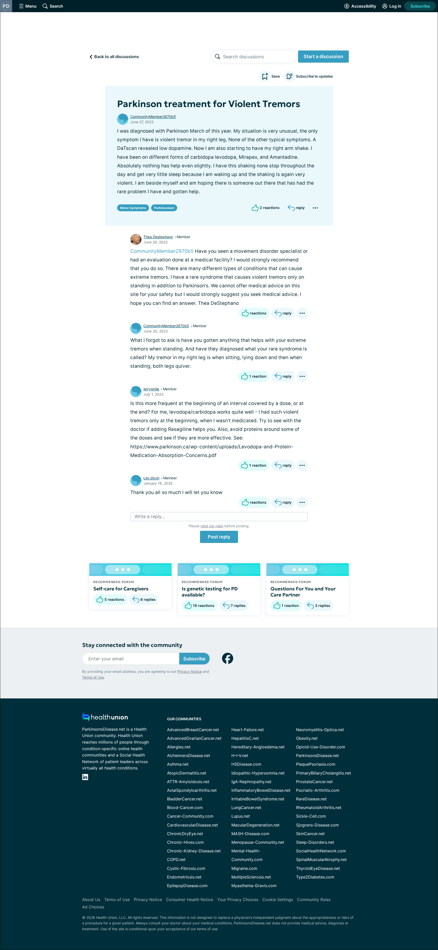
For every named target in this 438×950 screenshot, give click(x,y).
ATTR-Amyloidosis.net (188, 781)
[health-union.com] (105, 718)
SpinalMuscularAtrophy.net (321, 859)
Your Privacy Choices (237, 899)
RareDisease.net (311, 798)
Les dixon (151, 478)
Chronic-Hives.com (185, 842)
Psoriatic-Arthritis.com (317, 790)
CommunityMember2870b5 (153, 116)
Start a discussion (323, 56)
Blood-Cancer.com (185, 807)
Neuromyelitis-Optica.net (320, 729)
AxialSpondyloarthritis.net (192, 790)
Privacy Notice (189, 671)
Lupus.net (240, 816)
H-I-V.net (239, 755)
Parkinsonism (164, 208)
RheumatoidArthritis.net (318, 807)
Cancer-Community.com (190, 816)
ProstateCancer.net (314, 781)
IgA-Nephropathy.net (251, 781)
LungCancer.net (246, 807)
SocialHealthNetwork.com (321, 850)
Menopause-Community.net (257, 842)
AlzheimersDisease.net (188, 755)
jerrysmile (151, 389)
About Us (91, 899)
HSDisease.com (246, 764)
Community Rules (314, 899)
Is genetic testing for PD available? (210, 592)
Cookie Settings (277, 899)
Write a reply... (150, 516)
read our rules (211, 526)
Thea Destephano (158, 237)
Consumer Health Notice (189, 899)
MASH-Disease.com (250, 833)
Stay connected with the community (132, 645)
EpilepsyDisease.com (187, 885)
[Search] (217, 56)
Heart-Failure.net (247, 729)
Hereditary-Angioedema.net (258, 746)
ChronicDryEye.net (185, 833)
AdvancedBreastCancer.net (193, 729)
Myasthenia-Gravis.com (254, 885)
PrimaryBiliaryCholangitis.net (323, 773)
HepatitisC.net (245, 738)
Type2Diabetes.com (315, 876)
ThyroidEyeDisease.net (318, 868)
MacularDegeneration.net (255, 825)
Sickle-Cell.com (311, 816)
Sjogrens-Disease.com (317, 825)
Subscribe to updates (314, 76)
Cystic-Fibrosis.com (186, 868)
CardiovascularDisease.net (192, 825)
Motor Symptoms (133, 208)
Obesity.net (307, 738)
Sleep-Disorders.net (315, 842)
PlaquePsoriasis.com (315, 764)
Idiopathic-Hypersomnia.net (258, 773)
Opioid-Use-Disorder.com (320, 746)
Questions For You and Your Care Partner (303, 592)
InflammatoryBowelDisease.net (260, 790)
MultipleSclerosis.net (251, 876)
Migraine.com (244, 868)
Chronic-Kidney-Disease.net (194, 850)
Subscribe (420, 6)
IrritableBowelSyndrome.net (257, 798)
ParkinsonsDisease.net (317, 755)
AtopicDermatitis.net (186, 773)
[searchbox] (259, 56)
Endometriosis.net (184, 876)
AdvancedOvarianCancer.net (194, 738)
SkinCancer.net (310, 833)
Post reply (219, 536)
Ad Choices (93, 906)
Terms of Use (93, 677)
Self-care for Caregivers (121, 589)
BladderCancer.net (184, 798)
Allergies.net (179, 746)
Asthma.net (178, 764)
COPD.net (176, 859)
